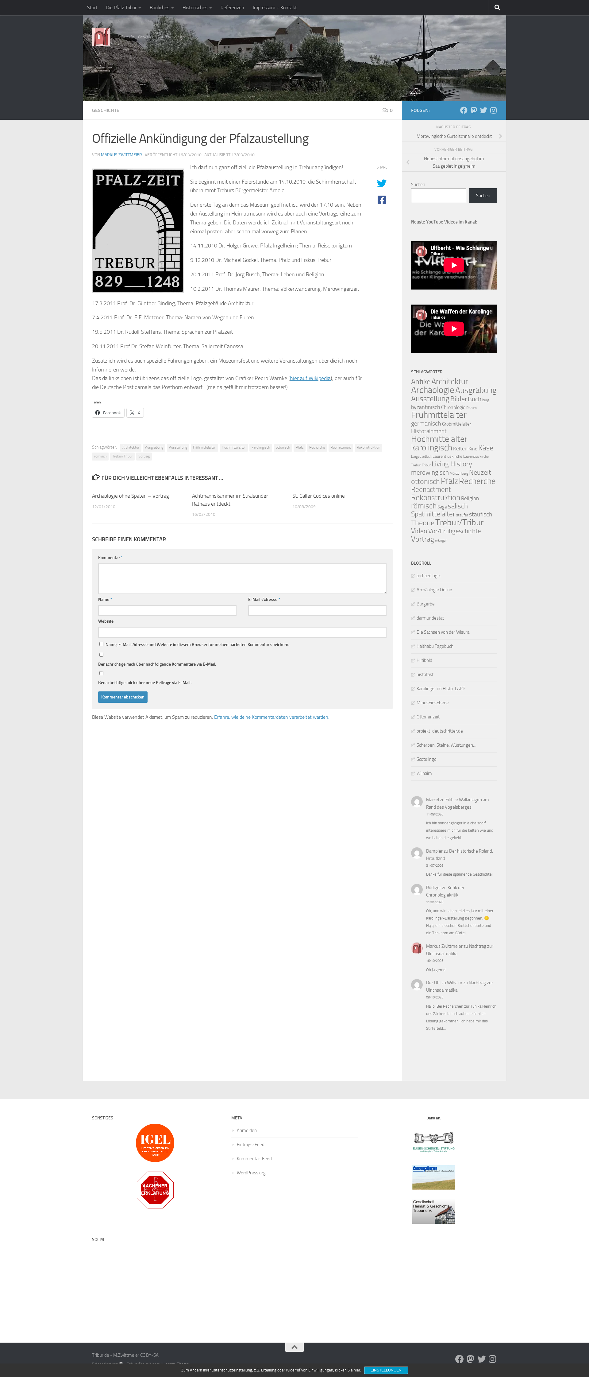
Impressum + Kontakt (275, 7)
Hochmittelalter (234, 447)
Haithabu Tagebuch (435, 646)
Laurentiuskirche (447, 456)
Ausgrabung (154, 447)
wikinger (441, 541)
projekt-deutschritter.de (440, 731)
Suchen (418, 184)
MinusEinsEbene (433, 703)
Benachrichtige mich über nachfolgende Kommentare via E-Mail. (157, 664)
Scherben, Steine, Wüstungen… (446, 745)
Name (105, 599)
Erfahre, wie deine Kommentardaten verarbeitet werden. (271, 717)
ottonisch (283, 447)
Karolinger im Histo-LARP (441, 688)
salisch (458, 506)
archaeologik (429, 575)
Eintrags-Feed (250, 1144)
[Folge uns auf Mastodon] (473, 110)
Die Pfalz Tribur (121, 7)
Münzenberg (459, 474)
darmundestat (430, 618)
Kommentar (110, 557)
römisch (100, 456)
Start (92, 7)
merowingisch (430, 472)
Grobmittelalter (456, 424)
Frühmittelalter (204, 447)
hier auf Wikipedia (310, 378)
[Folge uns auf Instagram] (493, 110)
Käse (485, 448)
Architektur (130, 447)
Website (106, 621)
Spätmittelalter (433, 514)
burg (485, 400)
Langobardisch (421, 457)
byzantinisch (425, 407)
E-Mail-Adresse (264, 599)
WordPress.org (251, 1173)
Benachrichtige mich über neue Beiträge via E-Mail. (144, 682)
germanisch (426, 423)
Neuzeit (480, 473)
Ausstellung (178, 447)
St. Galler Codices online (318, 496)
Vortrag (144, 456)
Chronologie (453, 407)
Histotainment (429, 431)
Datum (471, 408)
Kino (472, 449)
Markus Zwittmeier (121, 155)
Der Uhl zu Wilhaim (444, 983)
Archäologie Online (434, 590)
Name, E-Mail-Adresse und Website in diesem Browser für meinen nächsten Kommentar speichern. (197, 644)
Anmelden (247, 1130)
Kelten (460, 448)
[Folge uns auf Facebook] (464, 110)
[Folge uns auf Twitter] (483, 110)
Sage (442, 507)
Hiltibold (424, 660)
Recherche (317, 447)
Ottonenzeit (428, 717)
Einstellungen (386, 1370)
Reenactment (341, 447)
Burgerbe (426, 604)
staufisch (480, 514)
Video (419, 531)
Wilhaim (424, 773)
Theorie (422, 523)
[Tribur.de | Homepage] (101, 37)
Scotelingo (427, 759)
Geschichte (105, 110)
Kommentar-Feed (254, 1158)
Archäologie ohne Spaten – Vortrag (130, 496)
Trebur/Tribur (122, 456)
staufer (462, 515)
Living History (452, 464)
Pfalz (299, 447)
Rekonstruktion (368, 447)
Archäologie (432, 390)
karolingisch (261, 447)
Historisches (195, 7)
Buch (474, 399)
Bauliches (159, 7)
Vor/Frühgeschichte (454, 531)
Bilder (458, 399)
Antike (420, 381)
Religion (470, 498)
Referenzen (232, 7)
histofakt (425, 674)
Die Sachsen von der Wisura (443, 632)
